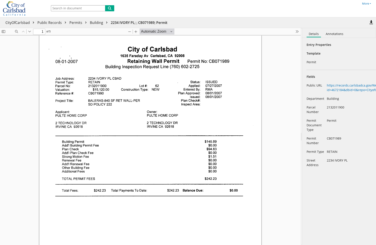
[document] (339, 136)
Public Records (50, 22)
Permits (76, 22)
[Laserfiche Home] (23, 8)
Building (97, 22)
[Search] (109, 8)
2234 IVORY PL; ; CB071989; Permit (139, 22)
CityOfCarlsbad (18, 22)
